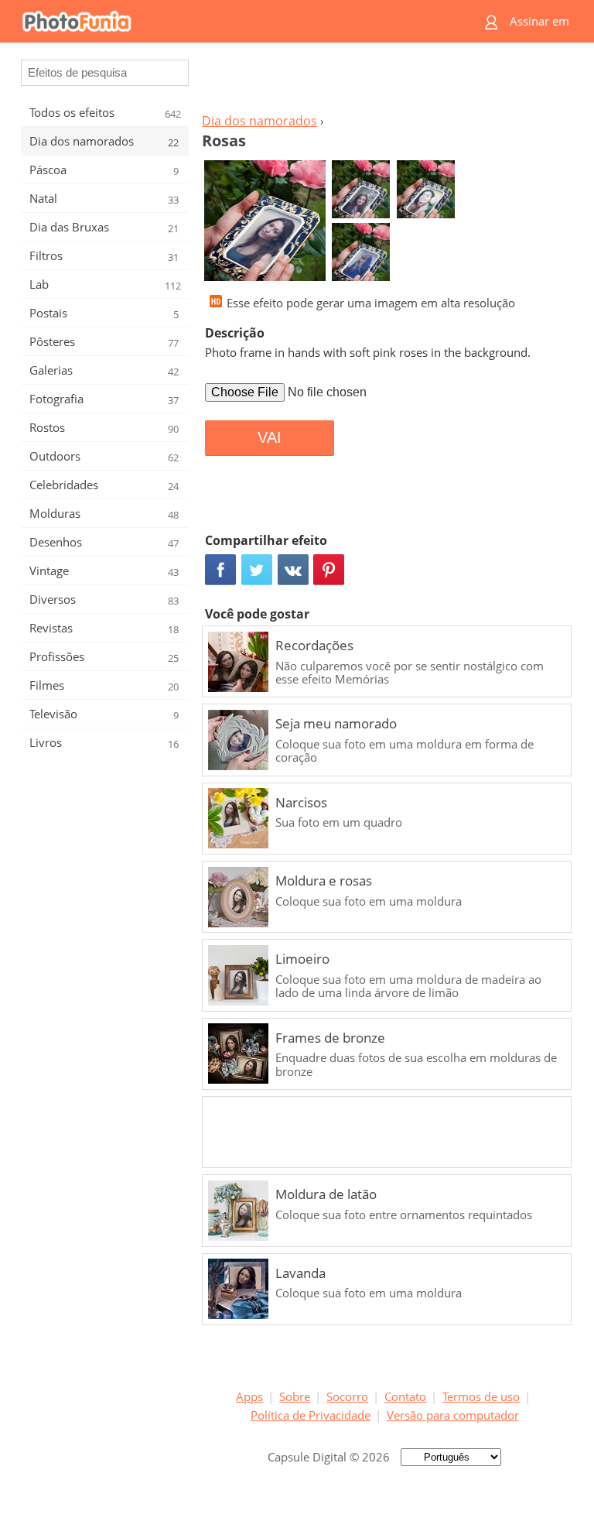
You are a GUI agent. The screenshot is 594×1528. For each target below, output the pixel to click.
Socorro (347, 1396)
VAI (270, 437)
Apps (249, 1396)
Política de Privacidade (310, 1415)
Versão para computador (453, 1415)
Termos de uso (481, 1396)
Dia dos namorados (259, 120)
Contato (405, 1396)
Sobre (294, 1396)
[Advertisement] (384, 82)
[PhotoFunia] (236, 21)
